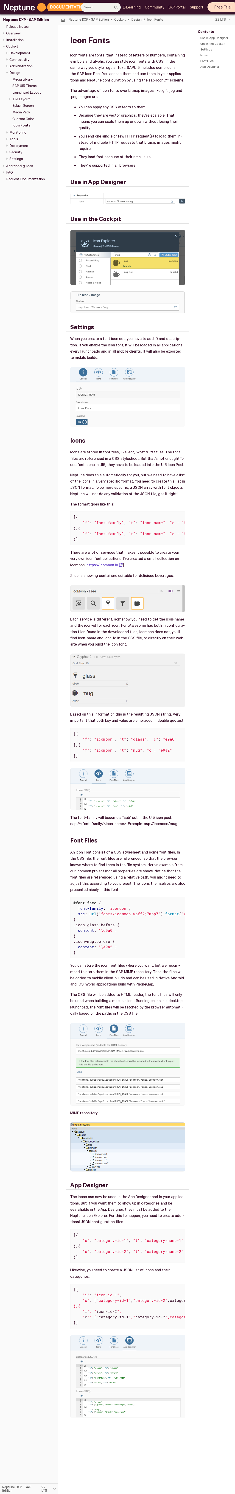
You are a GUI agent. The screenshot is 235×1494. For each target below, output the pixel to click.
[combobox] (101, 7)
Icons (204, 55)
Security (15, 152)
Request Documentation (25, 179)
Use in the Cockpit (212, 44)
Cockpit (12, 46)
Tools (13, 139)
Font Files (207, 61)
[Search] (116, 7)
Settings (16, 159)
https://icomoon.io (102, 564)
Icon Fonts (21, 125)
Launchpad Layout (26, 92)
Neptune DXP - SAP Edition (26, 19)
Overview (13, 33)
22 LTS (220, 19)
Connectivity (19, 59)
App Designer (209, 67)
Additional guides (19, 166)
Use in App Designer (214, 38)
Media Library (22, 79)
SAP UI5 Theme (24, 86)
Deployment (18, 145)
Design (14, 72)
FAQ (9, 172)
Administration (21, 66)
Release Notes (17, 26)
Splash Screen (23, 105)
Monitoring (17, 132)
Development (19, 53)
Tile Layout (21, 99)
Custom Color (23, 119)
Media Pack (21, 112)
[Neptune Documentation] (62, 7)
